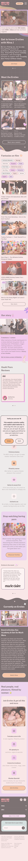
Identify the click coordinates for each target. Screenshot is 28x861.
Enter (9, 441)
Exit (19, 441)
